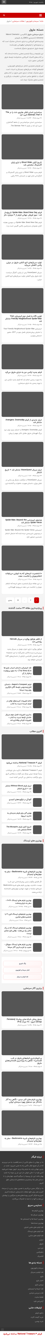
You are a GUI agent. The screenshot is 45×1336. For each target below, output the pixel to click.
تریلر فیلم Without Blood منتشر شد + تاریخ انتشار (18, 787)
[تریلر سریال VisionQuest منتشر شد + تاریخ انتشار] (22, 454)
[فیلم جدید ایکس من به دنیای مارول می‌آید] (22, 356)
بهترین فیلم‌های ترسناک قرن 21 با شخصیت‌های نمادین (18, 915)
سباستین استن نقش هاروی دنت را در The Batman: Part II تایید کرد (24, 113)
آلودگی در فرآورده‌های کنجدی (20, 799)
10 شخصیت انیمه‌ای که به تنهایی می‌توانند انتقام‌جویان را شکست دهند (23, 575)
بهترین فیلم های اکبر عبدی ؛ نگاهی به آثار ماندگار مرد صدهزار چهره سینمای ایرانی (24, 1101)
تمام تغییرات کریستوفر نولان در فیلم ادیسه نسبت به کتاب (19, 702)
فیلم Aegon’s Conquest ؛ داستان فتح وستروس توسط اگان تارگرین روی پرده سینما (18, 687)
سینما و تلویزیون (37, 1268)
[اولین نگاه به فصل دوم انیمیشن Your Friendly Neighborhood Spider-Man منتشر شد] (22, 300)
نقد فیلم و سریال (22, 976)
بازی (41, 1276)
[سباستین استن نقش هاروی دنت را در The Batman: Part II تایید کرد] (22, 96)
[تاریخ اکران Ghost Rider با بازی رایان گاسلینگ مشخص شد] (22, 147)
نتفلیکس (39, 1252)
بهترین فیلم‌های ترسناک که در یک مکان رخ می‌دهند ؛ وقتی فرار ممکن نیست (17, 930)
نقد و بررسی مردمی (36, 1292)
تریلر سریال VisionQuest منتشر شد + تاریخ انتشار (23, 471)
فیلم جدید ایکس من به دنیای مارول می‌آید (23, 372)
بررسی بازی (39, 1284)
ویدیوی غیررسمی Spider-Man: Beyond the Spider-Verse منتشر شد (23, 521)
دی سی (40, 1247)
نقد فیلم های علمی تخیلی (33, 1227)
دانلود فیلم (39, 1313)
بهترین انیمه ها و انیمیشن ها (32, 1218)
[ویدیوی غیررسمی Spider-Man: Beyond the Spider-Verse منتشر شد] (22, 504)
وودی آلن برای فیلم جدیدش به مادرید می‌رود (19, 814)
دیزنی (41, 1239)
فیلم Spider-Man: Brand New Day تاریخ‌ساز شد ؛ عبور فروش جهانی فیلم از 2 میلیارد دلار (23, 214)
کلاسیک (40, 1256)
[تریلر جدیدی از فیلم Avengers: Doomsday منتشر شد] (22, 404)
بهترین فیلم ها (37, 1210)
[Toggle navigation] (40, 15)
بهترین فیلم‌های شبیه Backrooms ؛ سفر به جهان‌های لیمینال (23, 873)
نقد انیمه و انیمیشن (35, 1288)
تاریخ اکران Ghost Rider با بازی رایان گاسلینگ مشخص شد (26, 164)
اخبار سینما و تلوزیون (22, 970)
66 (18, 600)
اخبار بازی (39, 1280)
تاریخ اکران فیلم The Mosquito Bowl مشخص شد (18, 828)
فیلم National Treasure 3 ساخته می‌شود (24, 762)
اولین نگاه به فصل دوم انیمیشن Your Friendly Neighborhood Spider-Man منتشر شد (23, 318)
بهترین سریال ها (37, 1214)
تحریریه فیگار (21, 118)
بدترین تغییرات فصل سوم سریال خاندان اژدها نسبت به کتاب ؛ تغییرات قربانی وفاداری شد (18, 717)
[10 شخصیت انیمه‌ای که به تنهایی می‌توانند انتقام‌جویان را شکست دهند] (22, 558)
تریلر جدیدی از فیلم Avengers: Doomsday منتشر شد (24, 421)
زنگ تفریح (22, 963)
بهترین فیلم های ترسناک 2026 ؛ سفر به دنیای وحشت (18, 902)
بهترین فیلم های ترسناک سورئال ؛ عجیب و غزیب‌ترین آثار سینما (18, 946)
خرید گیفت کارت (37, 1317)
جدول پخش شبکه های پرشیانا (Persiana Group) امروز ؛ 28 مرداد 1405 (24, 1020)
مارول (41, 1243)
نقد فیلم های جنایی (36, 1235)
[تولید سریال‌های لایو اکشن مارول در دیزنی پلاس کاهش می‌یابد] (22, 247)
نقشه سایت (39, 1297)
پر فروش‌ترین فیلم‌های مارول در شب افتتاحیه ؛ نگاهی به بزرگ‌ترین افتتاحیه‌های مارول (23, 1060)
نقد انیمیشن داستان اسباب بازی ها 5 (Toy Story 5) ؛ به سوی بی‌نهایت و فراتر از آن (17, 670)
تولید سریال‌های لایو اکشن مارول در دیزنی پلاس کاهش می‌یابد (24, 264)
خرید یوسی (39, 1321)
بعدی (10, 600)
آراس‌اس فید (38, 1301)
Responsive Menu (4, 2)
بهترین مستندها (37, 1223)
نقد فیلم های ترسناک (35, 1231)
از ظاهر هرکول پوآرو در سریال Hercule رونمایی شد (26, 640)
